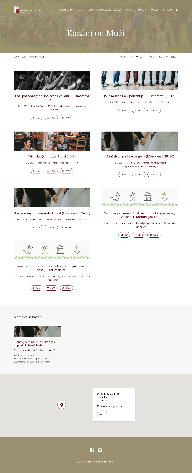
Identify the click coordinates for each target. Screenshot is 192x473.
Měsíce (173, 57)
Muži (41, 57)
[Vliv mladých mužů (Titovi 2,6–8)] (52, 148)
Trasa (102, 414)
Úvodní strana (66, 10)
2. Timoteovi (165, 102)
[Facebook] (92, 450)
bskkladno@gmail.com (111, 406)
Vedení (162, 162)
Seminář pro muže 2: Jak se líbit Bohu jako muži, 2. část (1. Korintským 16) (139, 215)
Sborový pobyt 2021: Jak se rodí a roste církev (156, 223)
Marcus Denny (128, 102)
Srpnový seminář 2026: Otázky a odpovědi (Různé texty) (34, 343)
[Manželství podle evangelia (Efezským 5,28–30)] (139, 148)
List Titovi (65, 162)
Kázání (90, 10)
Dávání (142, 10)
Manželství (148, 162)
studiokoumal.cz (108, 461)
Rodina (33, 57)
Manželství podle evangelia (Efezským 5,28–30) (139, 156)
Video (52, 118)
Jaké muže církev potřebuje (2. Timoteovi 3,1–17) (139, 96)
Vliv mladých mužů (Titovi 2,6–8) (52, 156)
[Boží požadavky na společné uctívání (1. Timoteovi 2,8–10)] (52, 88)
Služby (117, 10)
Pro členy (154, 10)
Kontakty (168, 10)
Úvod (16, 57)
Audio (68, 118)
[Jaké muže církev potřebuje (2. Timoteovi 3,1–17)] (139, 88)
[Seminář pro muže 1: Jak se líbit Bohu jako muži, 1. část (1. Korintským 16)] (52, 258)
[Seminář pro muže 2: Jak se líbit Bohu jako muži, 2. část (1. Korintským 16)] (139, 205)
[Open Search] (177, 10)
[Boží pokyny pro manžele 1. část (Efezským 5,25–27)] (52, 205)
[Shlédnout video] (50, 350)
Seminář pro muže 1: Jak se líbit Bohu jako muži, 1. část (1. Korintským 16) (52, 268)
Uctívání (62, 106)
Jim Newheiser (39, 350)
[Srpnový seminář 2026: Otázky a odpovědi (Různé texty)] (37, 335)
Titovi (75, 162)
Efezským (153, 166)
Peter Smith (119, 223)
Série (142, 57)
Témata (132, 57)
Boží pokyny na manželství (134, 166)
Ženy (69, 106)
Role (56, 106)
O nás (81, 10)
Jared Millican (44, 162)
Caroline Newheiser (22, 350)
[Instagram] (100, 450)
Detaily (36, 118)
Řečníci (162, 57)
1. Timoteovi (52, 109)
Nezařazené (80, 106)
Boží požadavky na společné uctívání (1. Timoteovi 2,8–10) (52, 98)
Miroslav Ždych (38, 106)
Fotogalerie (104, 10)
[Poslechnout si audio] (54, 350)
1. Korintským (139, 226)
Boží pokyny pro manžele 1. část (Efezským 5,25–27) (52, 213)
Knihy (151, 57)
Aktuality (129, 10)
